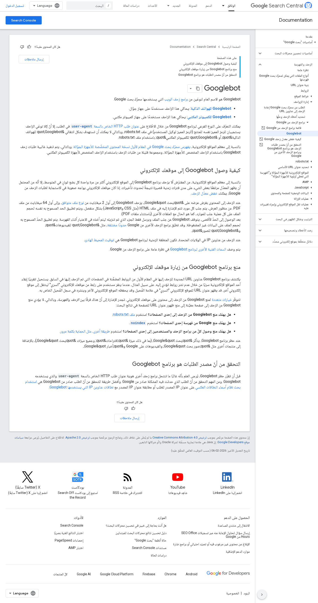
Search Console (23, 20)
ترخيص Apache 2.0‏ (77, 437)
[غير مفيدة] (22, 46)
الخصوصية (232, 593)
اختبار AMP (75, 548)
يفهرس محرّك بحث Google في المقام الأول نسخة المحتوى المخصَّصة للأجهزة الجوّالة (131, 146)
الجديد (176, 5)
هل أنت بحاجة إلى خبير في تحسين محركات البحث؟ (136, 525)
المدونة (193, 5)
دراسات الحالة (131, 5)
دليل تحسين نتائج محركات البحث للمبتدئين (140, 533)
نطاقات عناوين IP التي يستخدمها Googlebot (81, 387)
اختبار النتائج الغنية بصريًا (68, 533)
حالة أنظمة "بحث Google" (150, 540)
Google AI (84, 574)
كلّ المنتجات (60, 574)
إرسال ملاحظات (34, 59)
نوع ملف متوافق (73, 202)
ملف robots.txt (124, 314)
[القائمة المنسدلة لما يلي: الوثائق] (221, 5)
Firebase (149, 574)
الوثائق (231, 5)
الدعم (209, 5)
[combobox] (89, 5)
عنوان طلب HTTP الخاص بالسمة (105, 126)
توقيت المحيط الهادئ (99, 240)
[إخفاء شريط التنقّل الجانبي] (262, 594)
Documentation (295, 20)
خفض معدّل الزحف (204, 193)
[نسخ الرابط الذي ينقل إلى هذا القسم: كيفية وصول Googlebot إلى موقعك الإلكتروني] (135, 170)
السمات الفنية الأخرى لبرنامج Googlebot (198, 249)
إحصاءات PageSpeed (69, 540)
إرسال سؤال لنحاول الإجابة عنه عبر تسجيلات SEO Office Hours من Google (215, 534)
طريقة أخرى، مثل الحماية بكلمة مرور (85, 331)
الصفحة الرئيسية (231, 46)
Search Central (286, 6)
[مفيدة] (29, 46)
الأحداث (152, 5)
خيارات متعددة (222, 299)
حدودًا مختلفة (117, 225)
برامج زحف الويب (176, 99)
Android (191, 574)
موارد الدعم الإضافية (238, 551)
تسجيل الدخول (15, 5)
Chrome (170, 574)
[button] (287, 42)
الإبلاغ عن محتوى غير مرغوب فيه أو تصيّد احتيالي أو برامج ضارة (211, 544)
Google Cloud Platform (116, 574)
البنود (247, 593)
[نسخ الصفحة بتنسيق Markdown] (198, 89)
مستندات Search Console (149, 548)
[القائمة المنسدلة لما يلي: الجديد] (167, 5)
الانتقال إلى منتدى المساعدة (234, 525)
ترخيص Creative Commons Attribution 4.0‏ (179, 437)
